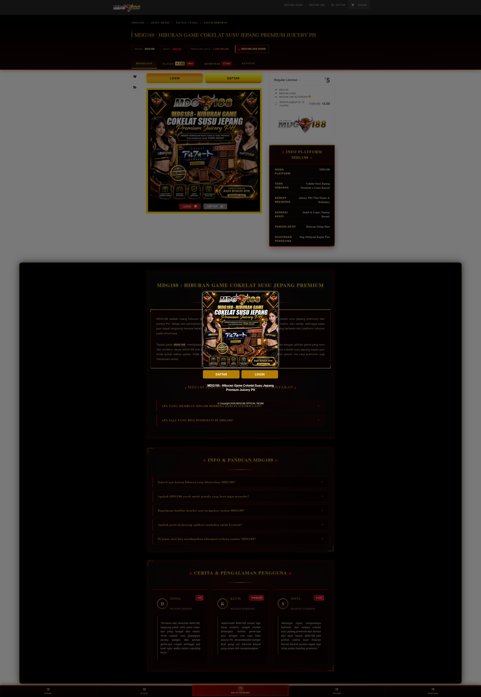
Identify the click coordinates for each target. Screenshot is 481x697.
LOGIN (260, 374)
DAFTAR (221, 374)
